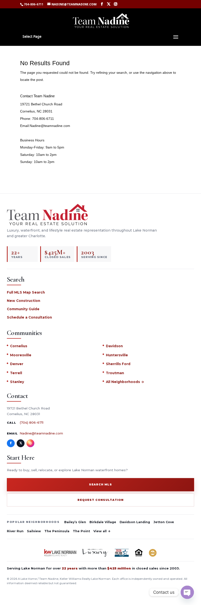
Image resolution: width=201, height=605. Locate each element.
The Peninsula (56, 531)
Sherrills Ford (118, 364)
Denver (16, 364)
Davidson (114, 346)
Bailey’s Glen (75, 522)
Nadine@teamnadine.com (41, 433)
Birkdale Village (102, 522)
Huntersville (117, 355)
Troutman (115, 373)
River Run (15, 531)
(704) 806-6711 (31, 422)
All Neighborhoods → (125, 382)
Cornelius (18, 346)
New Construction (23, 301)
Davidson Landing (135, 522)
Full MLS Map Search (26, 292)
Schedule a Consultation (29, 317)
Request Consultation (100, 500)
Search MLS (100, 484)
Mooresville (20, 355)
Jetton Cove (163, 522)
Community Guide (23, 309)
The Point (81, 531)
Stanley (17, 382)
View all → (102, 531)
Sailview (34, 531)
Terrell (16, 373)
